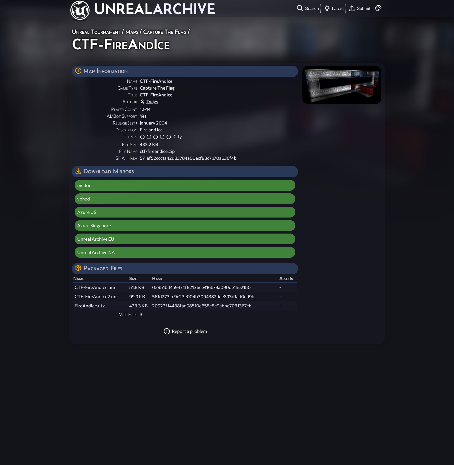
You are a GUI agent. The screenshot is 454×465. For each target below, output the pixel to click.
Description (126, 129)
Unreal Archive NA (96, 252)
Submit (363, 8)
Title (132, 94)
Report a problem (189, 331)
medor (84, 185)
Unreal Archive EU (95, 239)
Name (132, 81)
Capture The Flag (164, 31)
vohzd (83, 199)
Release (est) (125, 123)
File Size (129, 144)
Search (312, 8)
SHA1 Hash (126, 158)
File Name (128, 151)
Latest (338, 8)
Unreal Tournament (96, 31)
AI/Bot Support (122, 116)
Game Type (127, 88)
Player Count (124, 109)
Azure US (86, 212)
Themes (130, 136)
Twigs (152, 101)
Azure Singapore (94, 225)
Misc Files (127, 314)
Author (129, 101)
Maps (131, 31)
